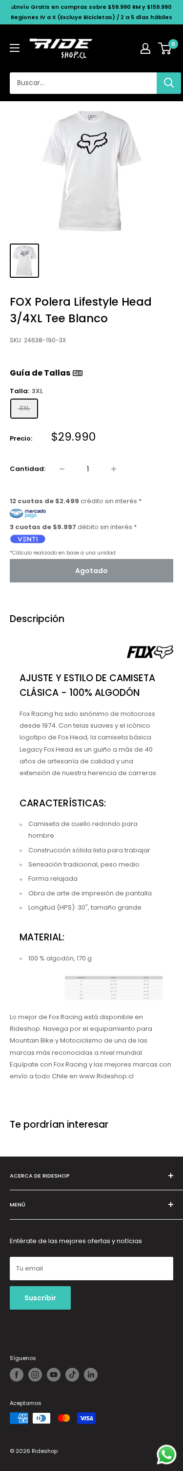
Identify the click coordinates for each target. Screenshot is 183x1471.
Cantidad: (27, 468)
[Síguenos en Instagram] (35, 1375)
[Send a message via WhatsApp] (166, 1454)
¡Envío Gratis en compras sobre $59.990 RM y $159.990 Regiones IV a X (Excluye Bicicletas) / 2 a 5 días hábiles (91, 12)
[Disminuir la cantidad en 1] (62, 469)
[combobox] (83, 83)
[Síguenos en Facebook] (16, 1375)
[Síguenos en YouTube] (54, 1375)
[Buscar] (169, 83)
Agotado (91, 571)
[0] (165, 48)
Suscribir (40, 1298)
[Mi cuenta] (145, 48)
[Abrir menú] (15, 48)
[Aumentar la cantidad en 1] (113, 469)
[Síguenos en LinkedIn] (91, 1375)
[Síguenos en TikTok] (72, 1375)
